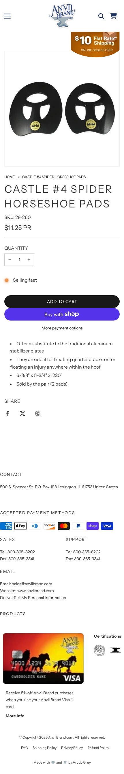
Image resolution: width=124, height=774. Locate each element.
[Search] (101, 16)
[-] (10, 260)
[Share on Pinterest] (38, 413)
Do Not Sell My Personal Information (33, 597)
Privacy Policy (72, 748)
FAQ (24, 748)
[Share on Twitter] (22, 413)
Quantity (16, 248)
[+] (29, 260)
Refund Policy (98, 748)
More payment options (62, 328)
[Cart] (113, 16)
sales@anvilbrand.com (32, 583)
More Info (15, 715)
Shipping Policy (45, 748)
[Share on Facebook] (7, 413)
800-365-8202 (21, 551)
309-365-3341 (21, 558)
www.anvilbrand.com (35, 590)
